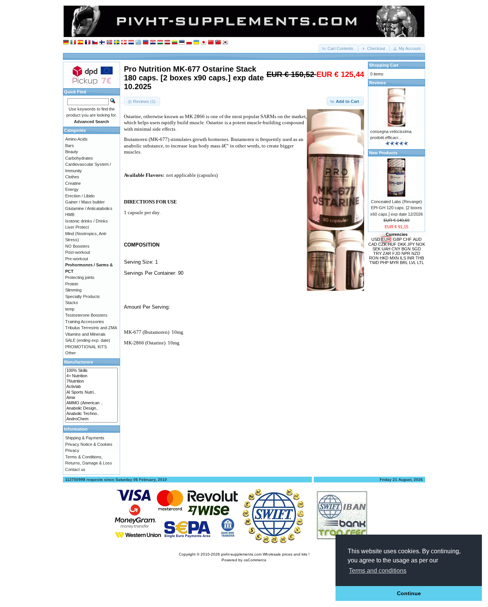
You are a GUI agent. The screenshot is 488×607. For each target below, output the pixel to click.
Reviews (377, 82)
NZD (415, 253)
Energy (72, 189)
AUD (417, 239)
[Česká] (95, 42)
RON (374, 258)
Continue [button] (409, 593)
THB (420, 258)
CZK (382, 244)
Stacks (71, 302)
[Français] (88, 42)
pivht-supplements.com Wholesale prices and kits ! (265, 554)
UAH (386, 249)
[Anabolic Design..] (91, 408)
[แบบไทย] (218, 42)
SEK (376, 249)
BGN (406, 249)
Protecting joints (80, 277)
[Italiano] (73, 42)
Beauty (71, 151)
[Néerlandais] (131, 42)
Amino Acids (76, 139)
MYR (394, 262)
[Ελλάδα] (138, 42)
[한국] (225, 42)
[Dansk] (124, 42)
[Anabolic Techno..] (91, 413)
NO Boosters (77, 246)
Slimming (73, 290)
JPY (411, 244)
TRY (377, 253)
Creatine (73, 183)
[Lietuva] (175, 42)
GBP (397, 239)
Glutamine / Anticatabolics (88, 208)
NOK (420, 244)
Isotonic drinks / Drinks (86, 221)
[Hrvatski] (153, 42)
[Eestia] (182, 42)
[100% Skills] (91, 370)
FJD (396, 253)
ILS (403, 258)
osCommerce (255, 560)
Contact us (75, 469)
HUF (392, 244)
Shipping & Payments (84, 438)
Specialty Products (82, 296)
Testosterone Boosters (86, 315)
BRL (404, 262)
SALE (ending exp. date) (87, 340)
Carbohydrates (79, 158)
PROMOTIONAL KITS (86, 346)
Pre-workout (76, 258)
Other (70, 353)
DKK (402, 244)
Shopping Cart (383, 65)
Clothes (72, 177)
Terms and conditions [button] (377, 570)
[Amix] (91, 397)
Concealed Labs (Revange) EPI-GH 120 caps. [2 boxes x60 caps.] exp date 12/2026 (396, 207)
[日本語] (204, 42)
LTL (420, 262)
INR (410, 258)
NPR (405, 253)
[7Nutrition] (91, 381)
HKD (384, 258)
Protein (71, 284)
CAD (372, 244)
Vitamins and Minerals (85, 334)
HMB (69, 214)
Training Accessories (84, 321)
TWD (374, 262)
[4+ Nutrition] (91, 376)
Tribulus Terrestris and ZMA (91, 327)
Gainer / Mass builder (85, 202)
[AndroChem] (91, 419)
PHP (384, 262)
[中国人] (211, 42)
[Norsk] (109, 42)
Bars (69, 145)
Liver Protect (77, 227)
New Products (383, 153)
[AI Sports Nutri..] (91, 392)
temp (69, 309)
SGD (416, 249)
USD (375, 239)
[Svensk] (117, 42)
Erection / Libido (80, 196)
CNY (396, 249)
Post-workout (77, 252)
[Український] (196, 42)
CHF (407, 239)
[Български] (146, 42)
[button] (338, 48)
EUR (386, 239)
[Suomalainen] (102, 42)
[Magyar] (160, 42)
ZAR (387, 253)
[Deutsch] (66, 42)
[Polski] (189, 42)
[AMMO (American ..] (91, 403)
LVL (412, 262)
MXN (394, 258)
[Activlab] (91, 386)
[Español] (80, 42)
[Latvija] (167, 42)
